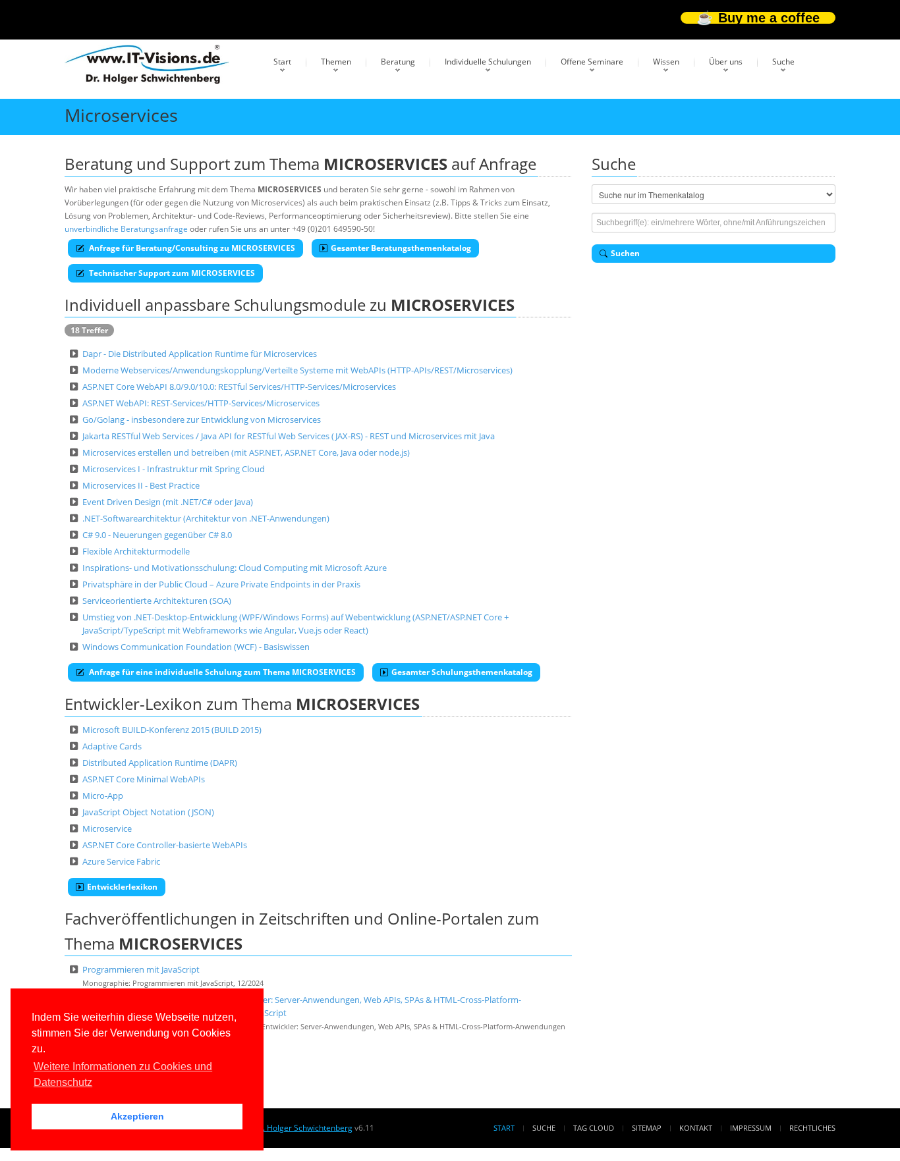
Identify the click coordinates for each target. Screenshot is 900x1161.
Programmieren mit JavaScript (141, 969)
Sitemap (646, 1128)
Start (282, 61)
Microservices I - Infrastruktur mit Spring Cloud (173, 469)
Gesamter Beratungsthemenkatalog (401, 248)
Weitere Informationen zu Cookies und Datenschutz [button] (123, 1074)
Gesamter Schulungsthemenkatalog (461, 672)
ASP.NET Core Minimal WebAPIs (143, 779)
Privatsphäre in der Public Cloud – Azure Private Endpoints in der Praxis (221, 584)
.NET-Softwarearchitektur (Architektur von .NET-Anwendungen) (205, 518)
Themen (336, 61)
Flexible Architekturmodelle (136, 551)
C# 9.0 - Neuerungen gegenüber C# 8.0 (157, 535)
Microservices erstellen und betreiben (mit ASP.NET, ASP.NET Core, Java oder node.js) (246, 452)
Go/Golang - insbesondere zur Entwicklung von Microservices (201, 419)
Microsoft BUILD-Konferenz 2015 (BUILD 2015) (172, 730)
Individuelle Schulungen (488, 61)
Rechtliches (812, 1128)
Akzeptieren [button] (137, 1116)
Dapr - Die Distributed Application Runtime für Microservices (199, 354)
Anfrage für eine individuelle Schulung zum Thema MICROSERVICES (221, 672)
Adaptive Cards (112, 746)
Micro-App (102, 795)
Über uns (726, 61)
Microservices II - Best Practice (141, 485)
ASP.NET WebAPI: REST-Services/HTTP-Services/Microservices (201, 403)
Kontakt (695, 1128)
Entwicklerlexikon (122, 886)
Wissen (666, 61)
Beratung (398, 61)
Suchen (625, 253)
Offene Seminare (592, 61)
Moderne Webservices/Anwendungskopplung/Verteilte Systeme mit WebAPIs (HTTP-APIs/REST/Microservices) (297, 370)
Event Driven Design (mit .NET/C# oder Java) (167, 502)
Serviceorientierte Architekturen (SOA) (156, 601)
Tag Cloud (593, 1128)
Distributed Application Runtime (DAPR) (159, 763)
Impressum (751, 1128)
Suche (783, 61)
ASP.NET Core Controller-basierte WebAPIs (164, 845)
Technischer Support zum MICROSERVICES (171, 273)
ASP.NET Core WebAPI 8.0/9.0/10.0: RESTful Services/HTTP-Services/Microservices (239, 386)
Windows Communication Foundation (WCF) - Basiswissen (196, 647)
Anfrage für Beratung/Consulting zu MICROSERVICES (191, 248)
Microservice (107, 828)
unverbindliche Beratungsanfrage (126, 228)
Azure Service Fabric (121, 861)
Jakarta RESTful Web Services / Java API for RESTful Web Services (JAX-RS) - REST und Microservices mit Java (288, 436)
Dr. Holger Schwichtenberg (303, 1127)
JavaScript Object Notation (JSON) (148, 812)
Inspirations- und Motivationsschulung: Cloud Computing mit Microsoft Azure (234, 568)
